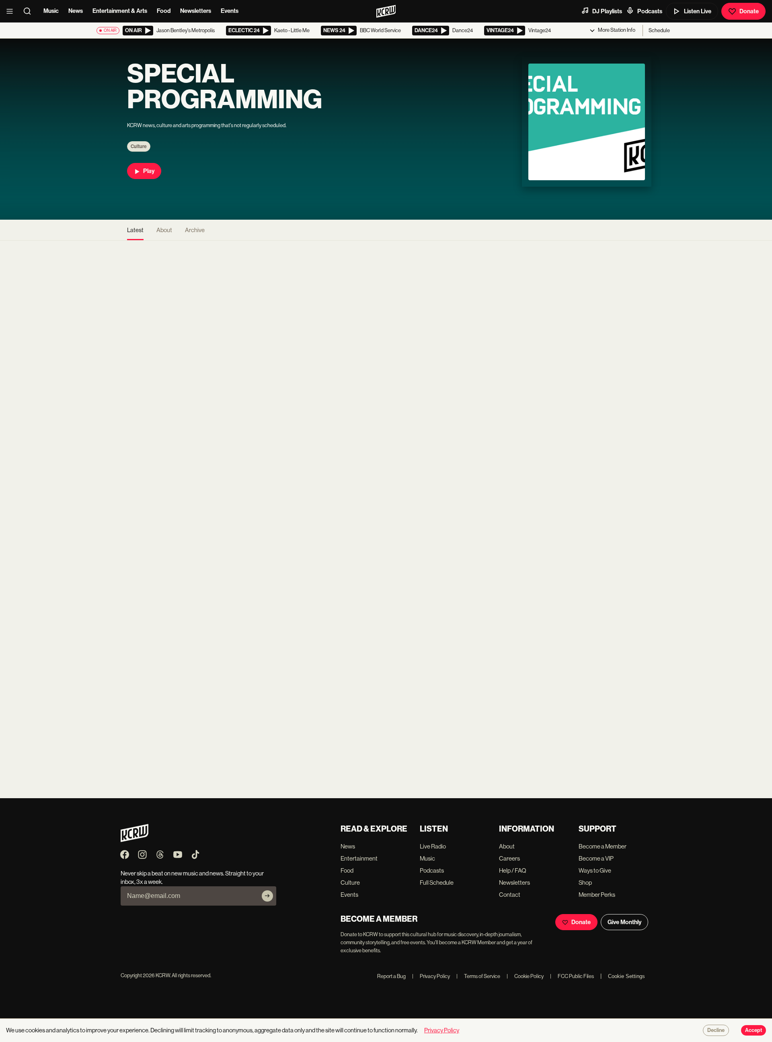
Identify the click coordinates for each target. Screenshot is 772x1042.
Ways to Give (595, 870)
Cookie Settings (626, 976)
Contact (509, 894)
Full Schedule (437, 882)
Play (148, 171)
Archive (195, 230)
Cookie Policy (525, 976)
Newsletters (195, 10)
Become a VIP (596, 858)
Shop (585, 882)
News (75, 10)
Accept (753, 1030)
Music (51, 10)
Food (163, 10)
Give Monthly (624, 922)
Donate (749, 11)
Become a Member (602, 846)
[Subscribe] (267, 896)
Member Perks (597, 894)
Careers (509, 858)
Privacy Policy (431, 976)
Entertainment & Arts (119, 10)
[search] (30, 11)
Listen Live (697, 11)
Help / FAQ (512, 870)
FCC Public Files (572, 976)
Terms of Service (478, 976)
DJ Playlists (607, 11)
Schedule (659, 30)
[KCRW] (134, 839)
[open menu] (12, 11)
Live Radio (433, 846)
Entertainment (359, 858)
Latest (135, 230)
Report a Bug (391, 976)
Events (229, 10)
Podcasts (649, 11)
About (164, 230)
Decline (716, 1030)
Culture (139, 146)
